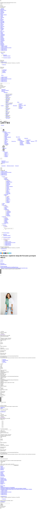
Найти (2, 504)
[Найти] (1, 4)
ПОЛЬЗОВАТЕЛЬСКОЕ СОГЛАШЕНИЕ (7, 487)
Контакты (2, 474)
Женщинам (8, 181)
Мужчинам (2, 264)
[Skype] (9, 253)
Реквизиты (2, 481)
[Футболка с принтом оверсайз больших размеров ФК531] (8, 314)
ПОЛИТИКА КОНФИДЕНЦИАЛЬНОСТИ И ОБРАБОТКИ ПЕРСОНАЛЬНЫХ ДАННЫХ (16, 489)
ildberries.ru (3, 407)
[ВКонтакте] (1, 253)
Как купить (6, 206)
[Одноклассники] (2, 253)
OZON (1, 408)
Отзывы (3, 361)
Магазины (2, 477)
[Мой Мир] (3, 253)
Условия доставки (3, 479)
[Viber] (6, 253)
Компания (6, 218)
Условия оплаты (3, 478)
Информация (2, 475)
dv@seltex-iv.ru (2, 411)
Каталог (5, 178)
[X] (5, 253)
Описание (4, 359)
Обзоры (1, 486)
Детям (7, 197)
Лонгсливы (11, 267)
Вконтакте (4, 64)
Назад (6, 177)
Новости (1, 468)
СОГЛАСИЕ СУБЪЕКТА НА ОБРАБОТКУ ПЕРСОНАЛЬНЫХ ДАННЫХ (13, 488)
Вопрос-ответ (2, 485)
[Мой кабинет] (0, 159)
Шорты (14, 267)
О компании (8, 211)
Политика (2, 482)
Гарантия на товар (3, 480)
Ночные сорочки (3, 267)
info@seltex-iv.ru (4, 248)
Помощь (1, 483)
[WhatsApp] (8, 253)
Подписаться (16, 465)
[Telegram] (10, 253)
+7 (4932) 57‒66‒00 (4, 45)
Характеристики (5, 360)
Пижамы (7, 267)
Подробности (2, 334)
